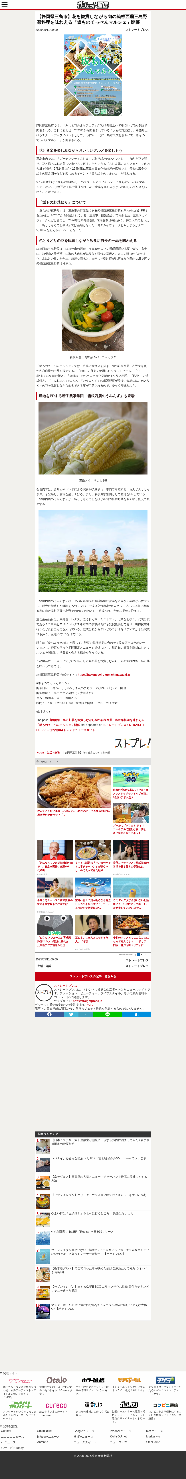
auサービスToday (12, 1447)
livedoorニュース (121, 1431)
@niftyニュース (83, 1436)
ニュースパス (118, 1442)
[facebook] (49, 1014)
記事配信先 (10, 1426)
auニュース (8, 1442)
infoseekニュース (48, 1436)
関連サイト (10, 1373)
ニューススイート (85, 1442)
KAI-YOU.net (118, 1436)
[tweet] (71, 1014)
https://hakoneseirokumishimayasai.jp (104, 674)
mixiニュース (154, 1431)
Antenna (42, 1442)
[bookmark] (136, 1014)
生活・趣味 (44, 965)
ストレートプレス (137, 29)
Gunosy (6, 1430)
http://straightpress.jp (87, 1001)
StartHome (153, 1442)
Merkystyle (153, 1436)
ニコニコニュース (12, 1436)
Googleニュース (84, 1431)
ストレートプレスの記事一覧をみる (93, 976)
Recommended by (128, 954)
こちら (88, 1004)
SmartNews (44, 1430)
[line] (107, 1014)
